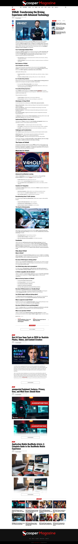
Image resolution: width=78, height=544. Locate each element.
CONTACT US (56, 7)
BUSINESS (36, 7)
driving (30, 177)
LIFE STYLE (49, 7)
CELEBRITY (29, 7)
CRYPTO (42, 7)
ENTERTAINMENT (25, 7)
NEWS (39, 7)
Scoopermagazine (18, 342)
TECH (33, 7)
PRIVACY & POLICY (42, 538)
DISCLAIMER (37, 538)
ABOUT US (33, 538)
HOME (20, 7)
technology (39, 90)
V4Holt (22, 316)
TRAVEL (52, 7)
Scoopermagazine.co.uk (37, 542)
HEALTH (45, 7)
